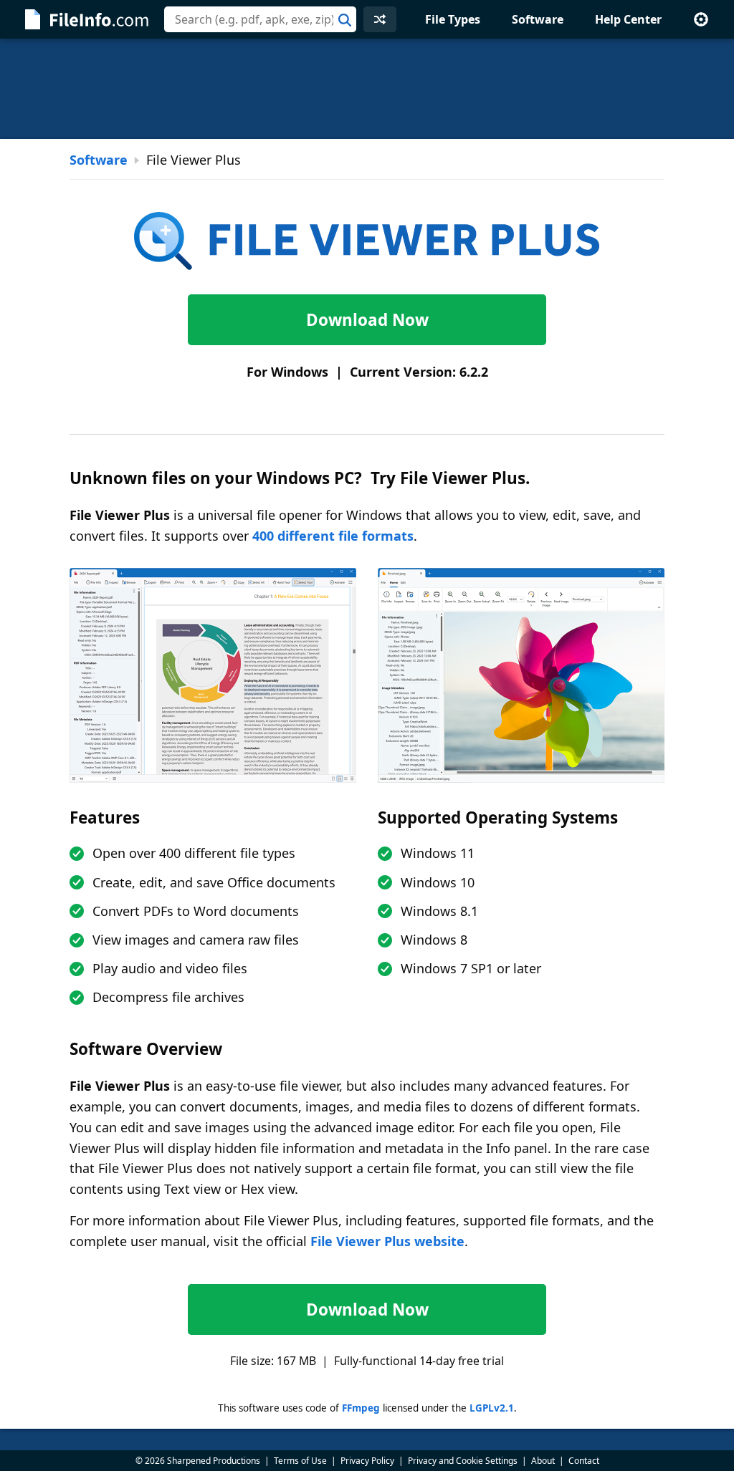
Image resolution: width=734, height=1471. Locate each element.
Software (537, 19)
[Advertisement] (367, 89)
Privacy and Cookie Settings (463, 1461)
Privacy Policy (367, 1461)
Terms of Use (300, 1461)
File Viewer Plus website (387, 1241)
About (543, 1461)
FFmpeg (361, 1408)
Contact (583, 1461)
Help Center (628, 19)
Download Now (367, 320)
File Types (452, 19)
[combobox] (260, 19)
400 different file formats (333, 535)
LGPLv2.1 (492, 1408)
